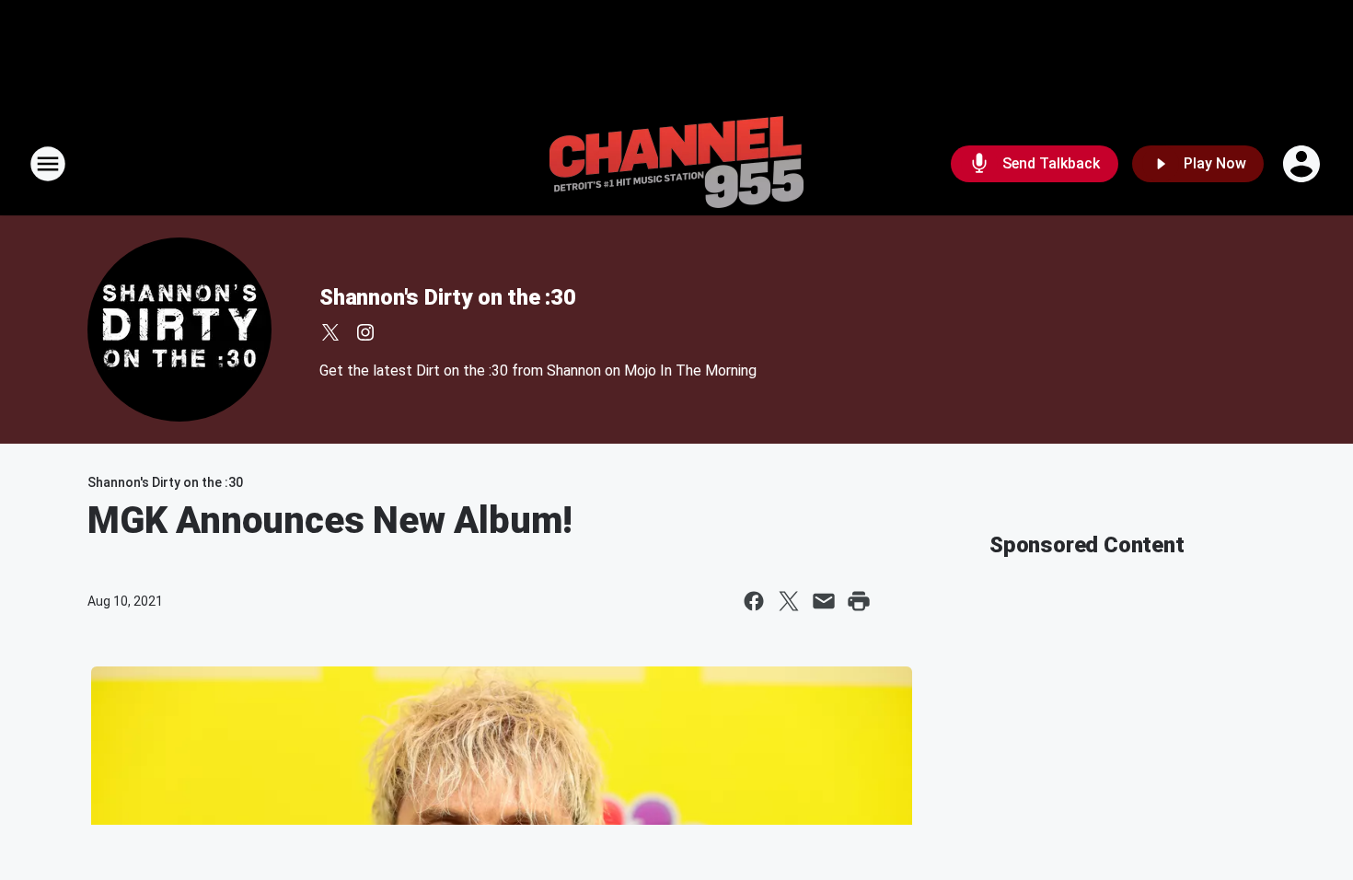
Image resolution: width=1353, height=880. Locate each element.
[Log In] (1303, 163)
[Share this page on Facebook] (754, 601)
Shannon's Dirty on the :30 (447, 297)
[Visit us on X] (330, 332)
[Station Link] (676, 164)
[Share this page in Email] (824, 601)
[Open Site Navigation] (47, 163)
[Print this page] (859, 601)
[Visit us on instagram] (365, 332)
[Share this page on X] (789, 601)
